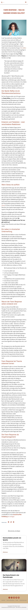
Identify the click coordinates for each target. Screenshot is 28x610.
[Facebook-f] (9, 597)
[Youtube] (14, 597)
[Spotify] (19, 597)
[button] (26, 2)
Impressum (3, 600)
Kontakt (16, 600)
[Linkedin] (16, 597)
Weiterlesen (5, 552)
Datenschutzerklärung (10, 600)
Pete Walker (23, 48)
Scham (3, 205)
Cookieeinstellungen (23, 600)
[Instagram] (12, 597)
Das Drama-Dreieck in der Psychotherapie (11, 576)
